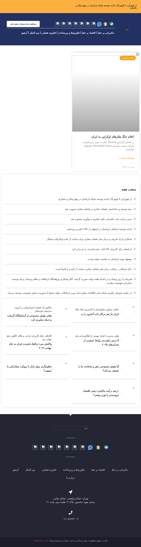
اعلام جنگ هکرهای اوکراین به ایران (112, 136)
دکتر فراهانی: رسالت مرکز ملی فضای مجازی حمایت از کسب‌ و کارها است (94, 269)
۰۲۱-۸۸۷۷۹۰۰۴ (71, 519)
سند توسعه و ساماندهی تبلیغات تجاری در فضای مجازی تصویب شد (98, 209)
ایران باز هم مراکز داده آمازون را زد (100, 313)
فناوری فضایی (49, 32)
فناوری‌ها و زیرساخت (69, 32)
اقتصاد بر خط (89, 32)
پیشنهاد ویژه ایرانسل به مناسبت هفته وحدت (110, 259)
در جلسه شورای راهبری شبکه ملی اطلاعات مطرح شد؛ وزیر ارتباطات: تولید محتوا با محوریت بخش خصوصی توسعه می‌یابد (70, 292)
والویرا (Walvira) (41, 540)
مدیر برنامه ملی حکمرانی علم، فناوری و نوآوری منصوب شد (101, 219)
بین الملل (34, 32)
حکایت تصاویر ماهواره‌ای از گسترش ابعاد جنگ (97, 309)
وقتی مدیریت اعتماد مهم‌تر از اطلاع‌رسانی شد (97, 336)
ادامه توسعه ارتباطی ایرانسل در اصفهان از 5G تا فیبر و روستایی (99, 229)
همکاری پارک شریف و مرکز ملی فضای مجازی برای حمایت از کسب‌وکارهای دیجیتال (89, 239)
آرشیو (24, 32)
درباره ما (70, 477)
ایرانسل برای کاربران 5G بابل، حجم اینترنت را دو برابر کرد (102, 249)
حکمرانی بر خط (106, 32)
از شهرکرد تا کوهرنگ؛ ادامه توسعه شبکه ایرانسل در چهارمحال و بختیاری (106, 6)
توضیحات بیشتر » (126, 158)
